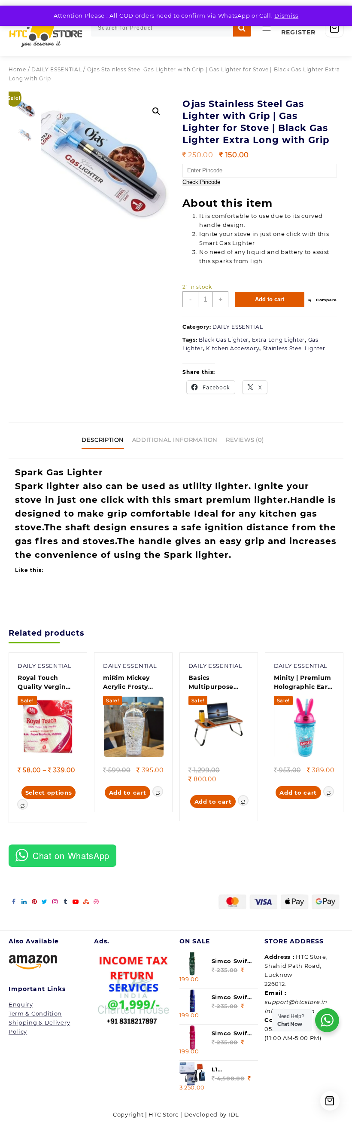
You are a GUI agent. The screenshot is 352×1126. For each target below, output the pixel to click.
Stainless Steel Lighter (294, 348)
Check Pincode (201, 182)
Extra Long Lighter (278, 340)
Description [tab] (103, 439)
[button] (156, 111)
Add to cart (269, 299)
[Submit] (242, 28)
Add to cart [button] (127, 792)
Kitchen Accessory (232, 348)
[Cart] (334, 28)
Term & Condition (35, 1013)
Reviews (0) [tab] (245, 439)
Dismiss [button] (286, 15)
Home (17, 69)
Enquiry (21, 1004)
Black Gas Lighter (224, 340)
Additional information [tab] (175, 439)
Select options (48, 792)
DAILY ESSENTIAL (56, 69)
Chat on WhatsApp (71, 855)
